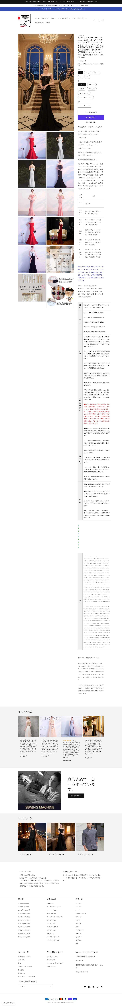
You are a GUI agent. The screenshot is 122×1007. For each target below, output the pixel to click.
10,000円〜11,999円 (24, 910)
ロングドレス (51, 930)
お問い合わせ (51, 966)
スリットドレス (52, 920)
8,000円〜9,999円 (23, 907)
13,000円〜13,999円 (24, 917)
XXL (87, 77)
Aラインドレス (51, 913)
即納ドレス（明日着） (25, 956)
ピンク (82, 89)
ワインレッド (84, 93)
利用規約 (21, 970)
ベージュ (78, 933)
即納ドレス (50, 903)
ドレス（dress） (55, 854)
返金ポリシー (22, 973)
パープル (78, 907)
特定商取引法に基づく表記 (26, 976)
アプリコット (80, 930)
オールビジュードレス (54, 907)
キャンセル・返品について (55, 963)
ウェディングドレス (53, 940)
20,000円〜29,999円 (24, 927)
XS (80, 73)
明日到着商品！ (76, 796)
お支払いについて (52, 956)
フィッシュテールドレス (54, 917)
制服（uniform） (84, 854)
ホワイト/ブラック (86, 97)
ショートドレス (52, 923)
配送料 (84, 64)
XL (80, 77)
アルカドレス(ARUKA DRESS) (58, 1002)
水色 (77, 943)
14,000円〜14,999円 (24, 920)
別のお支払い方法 (91, 122)
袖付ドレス (50, 933)
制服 (19, 963)
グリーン (78, 917)
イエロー (78, 937)
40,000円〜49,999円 (24, 933)
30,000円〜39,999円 (24, 930)
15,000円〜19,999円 (24, 923)
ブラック (92, 89)
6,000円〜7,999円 (23, 903)
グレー (78, 927)
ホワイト (92, 84)
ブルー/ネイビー (81, 913)
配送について (51, 960)
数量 (79, 101)
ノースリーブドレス (53, 937)
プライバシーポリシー (25, 966)
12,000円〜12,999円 (24, 913)
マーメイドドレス (52, 910)
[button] (53, 18)
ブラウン (78, 940)
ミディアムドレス (52, 927)
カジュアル (24, 854)
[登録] (50, 986)
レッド (82, 84)
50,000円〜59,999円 (24, 937)
